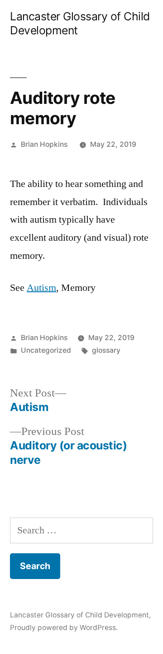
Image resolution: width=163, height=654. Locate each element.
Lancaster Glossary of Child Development (79, 615)
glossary (106, 350)
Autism (41, 287)
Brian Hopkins (44, 144)
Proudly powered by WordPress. (64, 627)
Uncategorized (46, 350)
